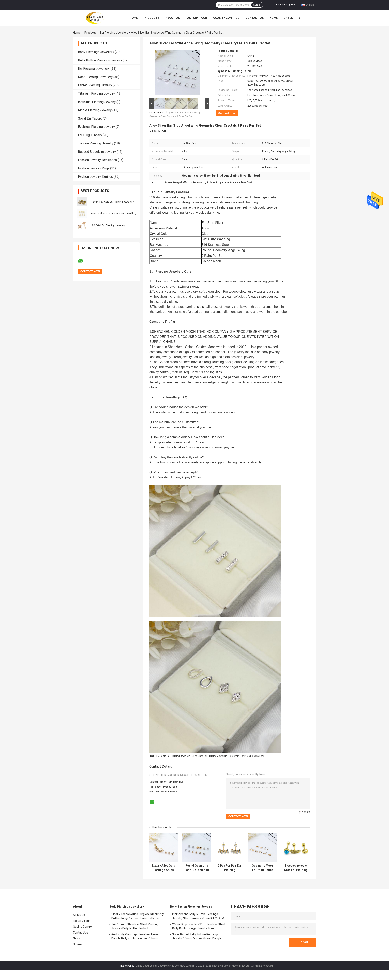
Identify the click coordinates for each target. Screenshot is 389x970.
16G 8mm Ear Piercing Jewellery (246, 756)
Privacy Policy (126, 965)
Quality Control (226, 17)
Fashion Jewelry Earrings (95, 177)
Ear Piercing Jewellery (114, 32)
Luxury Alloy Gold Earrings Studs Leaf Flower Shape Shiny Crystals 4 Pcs (163, 868)
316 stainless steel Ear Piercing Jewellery (113, 213)
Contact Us (254, 17)
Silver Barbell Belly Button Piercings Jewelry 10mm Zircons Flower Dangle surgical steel (196, 937)
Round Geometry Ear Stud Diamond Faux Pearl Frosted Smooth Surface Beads (197, 868)
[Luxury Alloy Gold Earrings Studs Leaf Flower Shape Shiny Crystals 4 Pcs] (163, 847)
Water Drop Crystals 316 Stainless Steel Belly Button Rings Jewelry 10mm (198, 926)
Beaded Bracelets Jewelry (97, 152)
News (274, 17)
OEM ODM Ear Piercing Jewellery (209, 756)
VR (300, 17)
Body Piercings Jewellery (96, 52)
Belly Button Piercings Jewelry (100, 60)
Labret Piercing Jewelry (95, 85)
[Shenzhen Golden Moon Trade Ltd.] (95, 18)
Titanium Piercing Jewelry (96, 93)
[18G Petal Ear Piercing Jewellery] (82, 225)
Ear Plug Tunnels (90, 135)
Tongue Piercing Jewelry (95, 143)
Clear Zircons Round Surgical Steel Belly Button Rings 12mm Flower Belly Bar (137, 916)
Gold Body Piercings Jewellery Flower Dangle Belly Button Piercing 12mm (135, 936)
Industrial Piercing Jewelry (97, 102)
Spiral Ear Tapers (90, 118)
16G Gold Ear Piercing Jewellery (173, 756)
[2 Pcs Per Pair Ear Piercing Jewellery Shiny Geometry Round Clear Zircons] (229, 847)
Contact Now (226, 113)
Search (257, 4)
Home (134, 17)
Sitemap (78, 944)
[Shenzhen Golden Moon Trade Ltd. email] (83, 261)
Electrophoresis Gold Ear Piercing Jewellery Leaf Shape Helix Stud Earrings (296, 868)
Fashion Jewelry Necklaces (97, 160)
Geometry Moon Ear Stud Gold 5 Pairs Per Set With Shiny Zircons (263, 868)
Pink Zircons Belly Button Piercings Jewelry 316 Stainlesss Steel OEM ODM (198, 916)
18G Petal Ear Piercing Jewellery (108, 225)
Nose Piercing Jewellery (95, 77)
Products (151, 17)
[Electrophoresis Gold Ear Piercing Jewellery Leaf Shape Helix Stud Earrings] (295, 847)
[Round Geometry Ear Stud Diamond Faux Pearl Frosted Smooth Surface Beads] (196, 847)
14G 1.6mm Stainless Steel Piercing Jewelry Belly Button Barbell (134, 926)
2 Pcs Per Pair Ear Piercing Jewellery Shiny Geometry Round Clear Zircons (230, 868)
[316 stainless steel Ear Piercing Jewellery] (82, 213)
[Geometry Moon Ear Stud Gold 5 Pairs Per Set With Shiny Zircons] (262, 847)
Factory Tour (196, 17)
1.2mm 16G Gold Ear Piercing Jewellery (112, 201)
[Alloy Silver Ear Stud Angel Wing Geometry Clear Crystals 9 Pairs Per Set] (177, 73)
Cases (288, 17)
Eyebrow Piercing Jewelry (96, 127)
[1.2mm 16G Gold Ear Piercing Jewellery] (82, 201)
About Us (173, 17)
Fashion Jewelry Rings (93, 168)
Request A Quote (285, 4)
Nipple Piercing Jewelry (95, 110)
